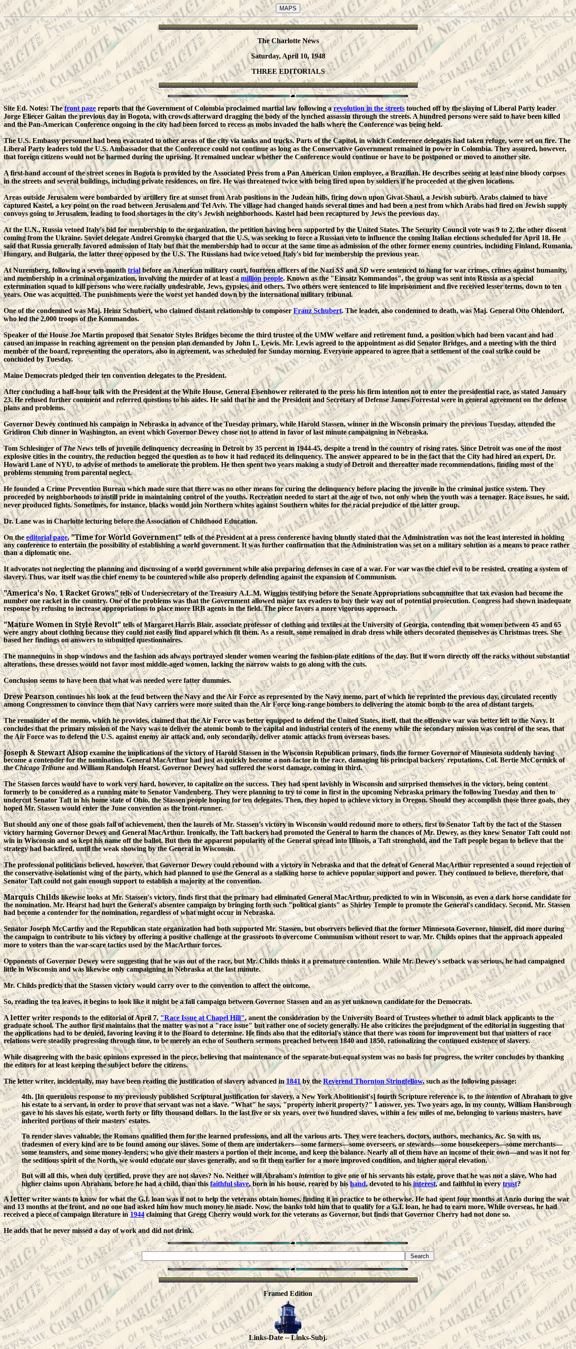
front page (80, 108)
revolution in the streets (369, 108)
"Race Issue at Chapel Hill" (202, 1018)
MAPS (288, 8)
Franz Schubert (317, 310)
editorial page (47, 537)
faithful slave (229, 1184)
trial (134, 270)
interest (424, 1184)
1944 (137, 1214)
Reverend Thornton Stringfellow (373, 1081)
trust (510, 1184)
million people (262, 278)
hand (358, 1184)
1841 (293, 1081)
